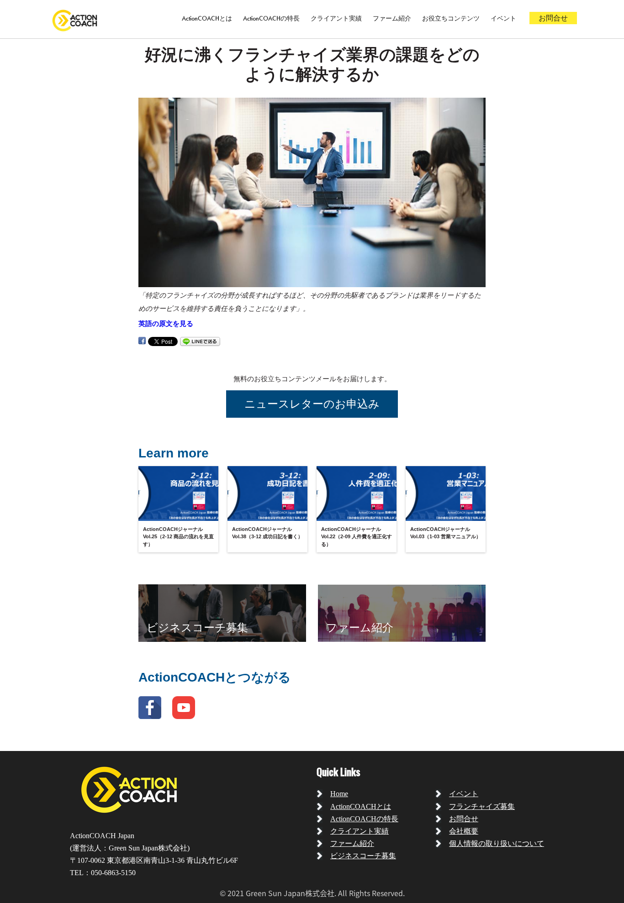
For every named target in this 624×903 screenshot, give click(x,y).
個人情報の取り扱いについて (496, 843)
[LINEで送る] (200, 341)
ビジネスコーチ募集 (363, 856)
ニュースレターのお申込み (312, 404)
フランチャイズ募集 (482, 806)
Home (339, 794)
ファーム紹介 (392, 18)
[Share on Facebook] (142, 341)
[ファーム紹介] (402, 612)
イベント (503, 18)
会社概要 (463, 831)
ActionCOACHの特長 (271, 18)
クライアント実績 (336, 18)
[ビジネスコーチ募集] (222, 612)
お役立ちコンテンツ (451, 18)
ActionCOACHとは (207, 18)
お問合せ (553, 18)
